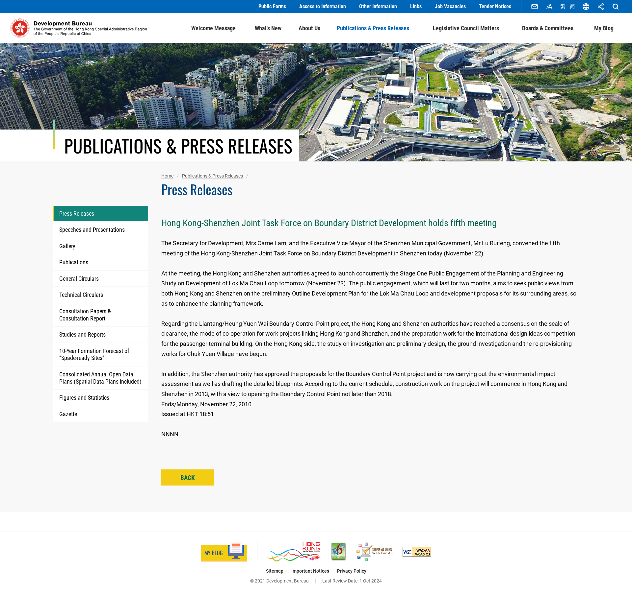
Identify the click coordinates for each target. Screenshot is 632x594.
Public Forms (272, 6)
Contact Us (534, 6)
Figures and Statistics (84, 397)
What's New (268, 28)
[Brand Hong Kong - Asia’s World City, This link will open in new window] (293, 551)
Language (585, 6)
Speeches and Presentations (92, 229)
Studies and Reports (82, 334)
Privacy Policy (351, 571)
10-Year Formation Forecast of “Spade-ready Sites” (94, 354)
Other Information (378, 6)
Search (615, 6)
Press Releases (76, 213)
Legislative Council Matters (466, 28)
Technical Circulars (81, 294)
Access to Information (322, 6)
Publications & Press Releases (373, 28)
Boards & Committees (547, 28)
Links (416, 6)
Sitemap (274, 571)
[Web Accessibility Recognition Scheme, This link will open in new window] (374, 551)
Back (187, 478)
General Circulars (79, 278)
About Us (309, 28)
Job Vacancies (450, 6)
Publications (73, 262)
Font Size (549, 6)
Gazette (68, 414)
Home (167, 175)
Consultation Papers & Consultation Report (85, 315)
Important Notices (310, 571)
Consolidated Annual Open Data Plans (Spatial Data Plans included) (100, 378)
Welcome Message (213, 28)
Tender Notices (495, 6)
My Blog (604, 28)
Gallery (67, 246)
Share (600, 6)
